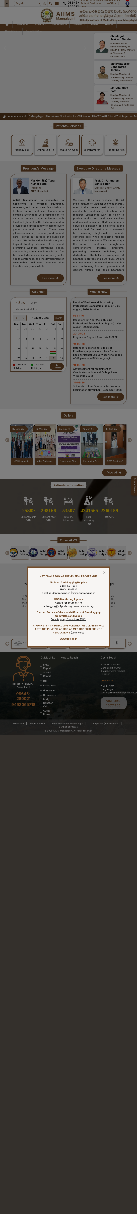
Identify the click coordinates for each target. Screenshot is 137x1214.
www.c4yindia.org (84, 606)
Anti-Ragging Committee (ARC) (68, 619)
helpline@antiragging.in (56, 593)
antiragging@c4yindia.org (57, 606)
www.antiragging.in (83, 593)
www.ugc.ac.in (68, 638)
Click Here (77, 632)
